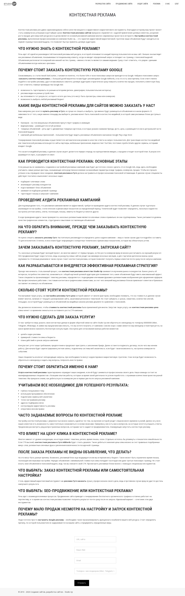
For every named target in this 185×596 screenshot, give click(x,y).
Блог (177, 4)
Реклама (156, 4)
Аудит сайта (142, 4)
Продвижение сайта (124, 4)
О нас (167, 4)
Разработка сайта (103, 4)
